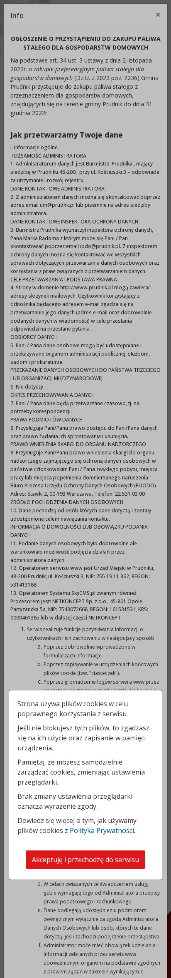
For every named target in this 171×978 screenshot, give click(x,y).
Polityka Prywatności (102, 830)
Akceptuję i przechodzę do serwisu (85, 859)
